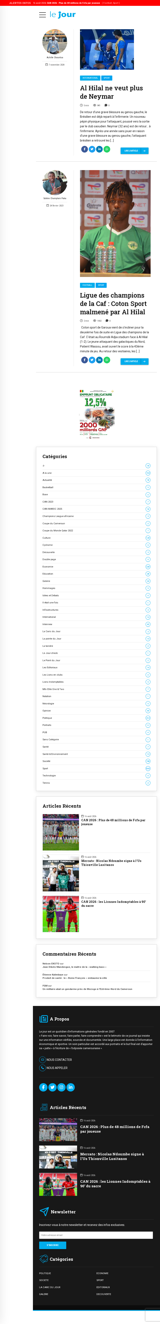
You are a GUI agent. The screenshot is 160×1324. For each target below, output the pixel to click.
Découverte (95, 552)
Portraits (95, 725)
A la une (96, 472)
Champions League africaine (95, 516)
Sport (107, 78)
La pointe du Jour (95, 638)
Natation (95, 696)
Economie (96, 566)
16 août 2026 (76, 2)
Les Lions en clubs (95, 674)
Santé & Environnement (95, 754)
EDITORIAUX (103, 1287)
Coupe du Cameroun (95, 523)
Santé (95, 746)
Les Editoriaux (95, 667)
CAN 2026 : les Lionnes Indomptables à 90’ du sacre (113, 904)
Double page (95, 559)
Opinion (95, 710)
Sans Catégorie (95, 739)
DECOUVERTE (103, 1294)
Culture (96, 537)
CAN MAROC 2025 (95, 508)
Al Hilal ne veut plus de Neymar (111, 92)
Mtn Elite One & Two (95, 689)
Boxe (95, 494)
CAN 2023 (95, 501)
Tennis (95, 782)
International (90, 78)
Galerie (95, 581)
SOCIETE (44, 1280)
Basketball (95, 487)
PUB (95, 732)
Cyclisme (95, 544)
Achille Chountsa (55, 57)
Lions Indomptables (95, 681)
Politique (96, 717)
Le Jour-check (95, 653)
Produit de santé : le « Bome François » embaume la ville (74, 978)
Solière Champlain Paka (55, 198)
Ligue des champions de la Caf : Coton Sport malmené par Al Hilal (113, 303)
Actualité (95, 480)
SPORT (100, 1280)
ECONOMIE (102, 1273)
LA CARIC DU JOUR (49, 1287)
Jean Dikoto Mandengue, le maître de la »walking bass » (74, 966)
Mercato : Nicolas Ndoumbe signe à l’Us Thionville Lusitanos (111, 863)
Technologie (95, 775)
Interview (95, 624)
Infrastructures (95, 609)
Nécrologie (95, 703)
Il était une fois (95, 602)
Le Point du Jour (95, 660)
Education (95, 573)
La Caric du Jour (95, 631)
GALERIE (43, 1294)
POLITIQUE (45, 1273)
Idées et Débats (95, 595)
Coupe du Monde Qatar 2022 (95, 530)
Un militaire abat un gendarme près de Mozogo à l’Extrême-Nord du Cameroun (87, 989)
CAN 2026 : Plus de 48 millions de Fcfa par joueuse (113, 822)
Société (96, 761)
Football (87, 285)
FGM (45, 985)
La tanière (95, 645)
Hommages (95, 588)
